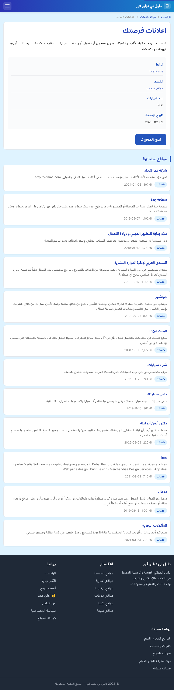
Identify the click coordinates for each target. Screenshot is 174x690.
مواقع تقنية (105, 603)
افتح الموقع (152, 139)
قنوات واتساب (160, 646)
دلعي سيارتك (157, 394)
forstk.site (156, 71)
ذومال (162, 491)
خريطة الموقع (47, 618)
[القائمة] (7, 6)
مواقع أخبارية (104, 580)
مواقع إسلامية (103, 573)
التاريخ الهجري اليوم (157, 638)
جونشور (161, 297)
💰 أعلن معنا (47, 595)
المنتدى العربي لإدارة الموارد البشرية (140, 262)
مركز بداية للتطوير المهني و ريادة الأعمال (137, 233)
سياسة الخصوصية (43, 610)
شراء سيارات (157, 365)
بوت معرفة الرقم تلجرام (155, 661)
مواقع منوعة (105, 610)
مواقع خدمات (148, 16)
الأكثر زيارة (49, 580)
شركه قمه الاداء (156, 170)
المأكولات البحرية (154, 525)
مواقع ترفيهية (104, 588)
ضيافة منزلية (162, 668)
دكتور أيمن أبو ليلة (153, 423)
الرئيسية (166, 16)
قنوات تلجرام (162, 653)
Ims (164, 457)
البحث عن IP (158, 331)
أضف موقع (48, 588)
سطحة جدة (159, 199)
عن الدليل (49, 603)
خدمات (161, 184)
